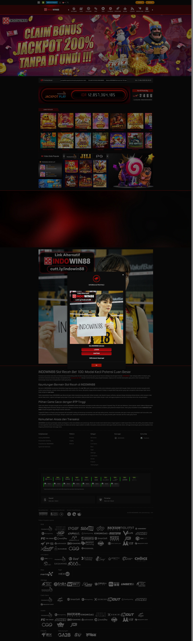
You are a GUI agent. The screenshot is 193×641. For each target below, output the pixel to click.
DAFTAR (96, 353)
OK (96, 365)
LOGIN (96, 349)
